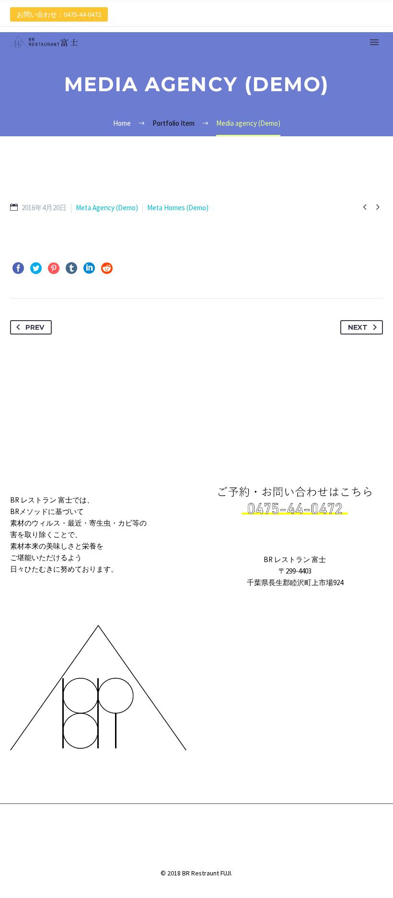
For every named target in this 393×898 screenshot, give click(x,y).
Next (358, 327)
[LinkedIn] (89, 268)
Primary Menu (374, 42)
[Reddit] (107, 268)
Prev (34, 327)
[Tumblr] (71, 268)
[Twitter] (36, 268)
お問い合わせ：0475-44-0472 (59, 14)
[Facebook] (18, 268)
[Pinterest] (53, 268)
